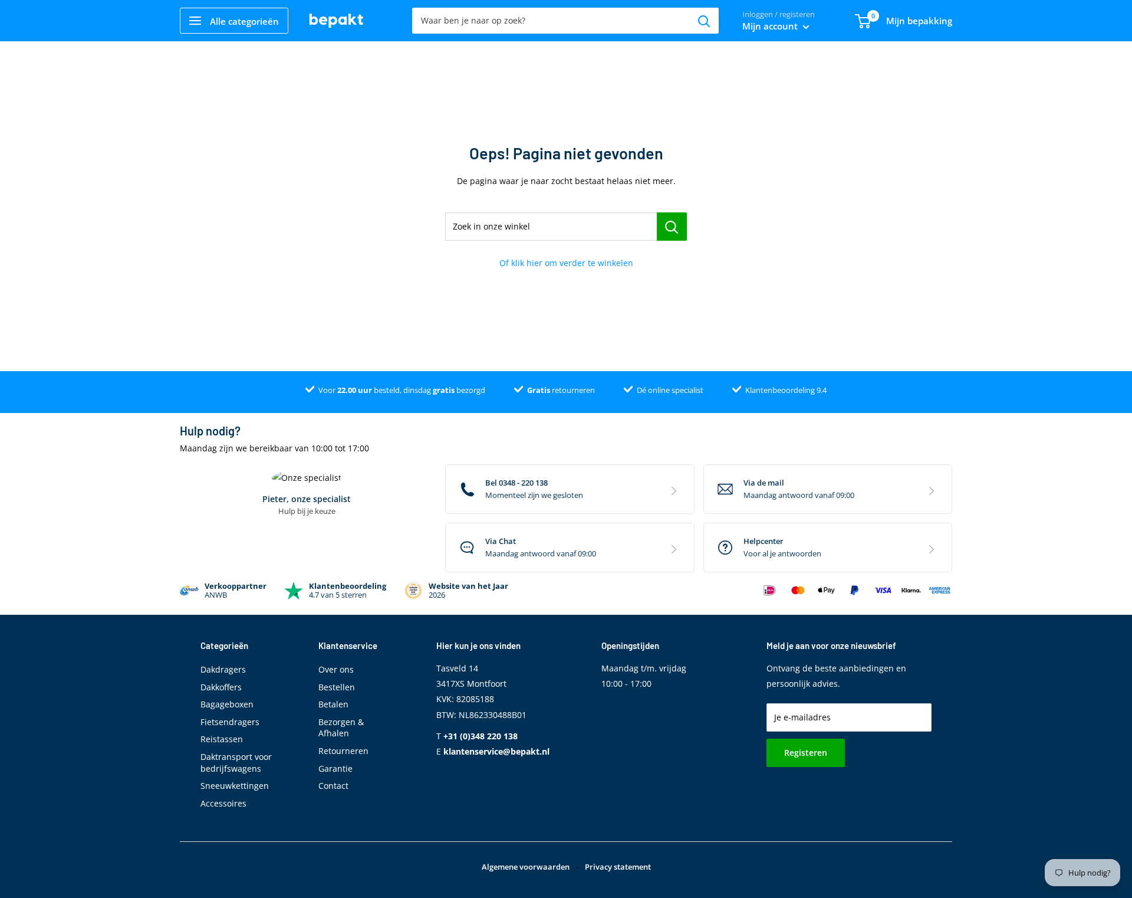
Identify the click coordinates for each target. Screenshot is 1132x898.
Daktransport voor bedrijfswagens (236, 762)
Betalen (333, 704)
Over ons (336, 669)
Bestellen (336, 687)
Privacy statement (618, 866)
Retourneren (343, 750)
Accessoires (223, 803)
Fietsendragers (229, 721)
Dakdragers (223, 669)
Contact (333, 785)
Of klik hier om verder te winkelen (566, 262)
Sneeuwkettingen (234, 785)
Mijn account (771, 26)
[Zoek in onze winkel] (672, 226)
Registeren (805, 752)
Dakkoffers (221, 687)
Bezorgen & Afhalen (341, 727)
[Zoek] (704, 21)
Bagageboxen (227, 704)
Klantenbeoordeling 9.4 (786, 390)
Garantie (335, 768)
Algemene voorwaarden (526, 866)
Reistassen (221, 739)
